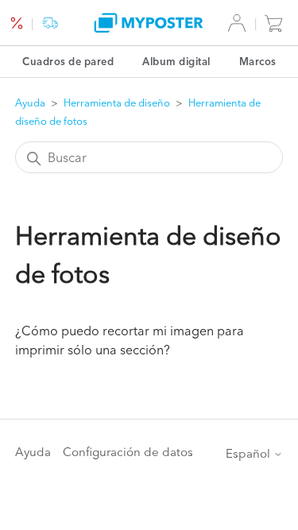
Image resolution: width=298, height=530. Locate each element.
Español (249, 453)
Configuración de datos (128, 451)
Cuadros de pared (68, 61)
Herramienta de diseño (117, 102)
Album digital (176, 61)
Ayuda (30, 102)
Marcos (258, 61)
